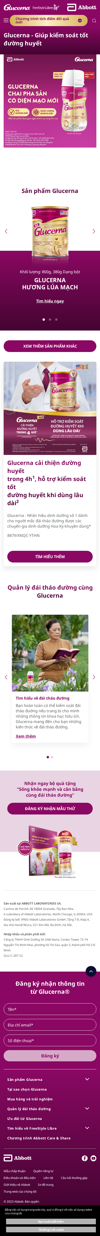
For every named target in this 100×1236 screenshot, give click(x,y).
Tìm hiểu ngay (50, 301)
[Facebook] (85, 1159)
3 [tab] (56, 319)
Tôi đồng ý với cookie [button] (51, 1229)
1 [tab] (43, 319)
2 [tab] (50, 319)
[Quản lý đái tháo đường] (87, 1108)
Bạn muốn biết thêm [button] (51, 1221)
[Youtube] (93, 1159)
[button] (94, 21)
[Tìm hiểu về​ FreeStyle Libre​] (87, 1128)
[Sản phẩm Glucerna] (87, 1079)
